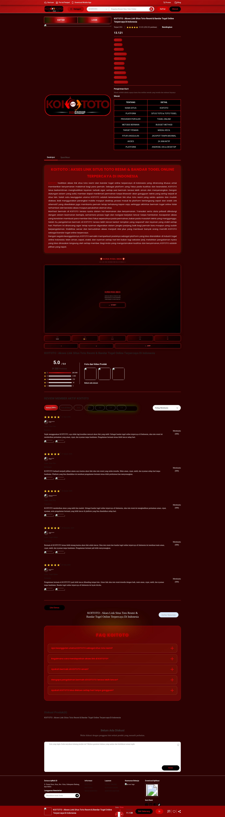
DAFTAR (61, 20)
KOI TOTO (118, 44)
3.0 (100, 408)
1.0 (121, 408)
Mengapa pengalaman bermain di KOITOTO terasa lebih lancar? (84, 679)
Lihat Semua (54, 608)
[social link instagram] (146, 804)
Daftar (163, 9)
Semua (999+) (51, 408)
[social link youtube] (150, 804)
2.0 (111, 408)
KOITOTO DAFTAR (121, 82)
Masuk (175, 9)
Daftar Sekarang (168, 615)
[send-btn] (77, 795)
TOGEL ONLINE (120, 59)
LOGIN (94, 20)
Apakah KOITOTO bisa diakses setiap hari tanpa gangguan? (82, 690)
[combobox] (167, 408)
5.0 (78, 408)
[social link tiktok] (159, 804)
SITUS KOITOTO (91, 791)
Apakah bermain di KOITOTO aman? (70, 669)
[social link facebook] (155, 804)
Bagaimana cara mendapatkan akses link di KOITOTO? (79, 658)
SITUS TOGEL (119, 68)
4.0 (89, 408)
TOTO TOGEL (119, 63)
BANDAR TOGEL (120, 54)
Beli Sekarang (144, 811)
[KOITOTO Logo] (54, 9)
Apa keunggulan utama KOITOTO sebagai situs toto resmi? (82, 648)
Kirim (170, 768)
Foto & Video (66, 408)
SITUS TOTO (119, 49)
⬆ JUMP (148, 345)
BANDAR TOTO (120, 73)
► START (112, 305)
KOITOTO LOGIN (120, 77)
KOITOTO (118, 40)
